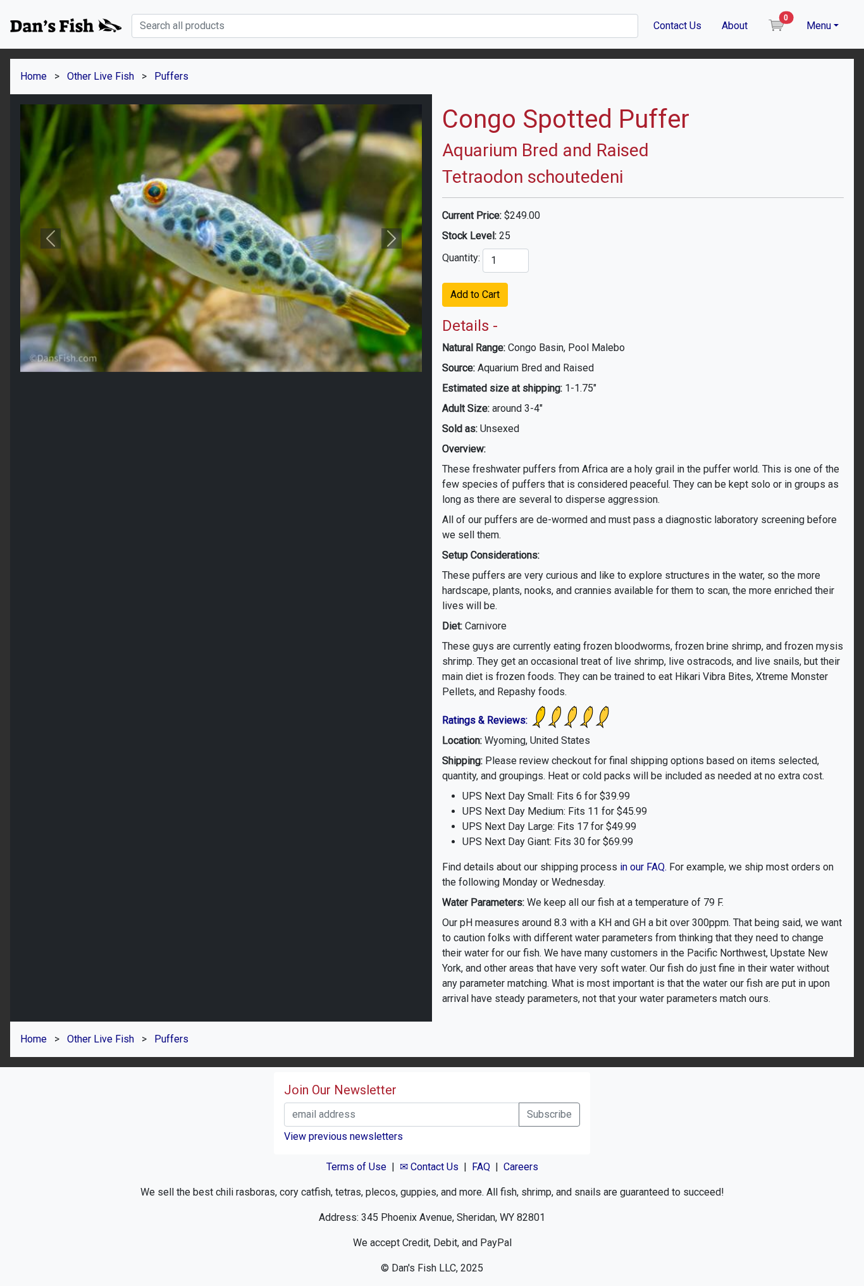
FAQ (481, 1167)
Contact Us (677, 26)
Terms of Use (356, 1167)
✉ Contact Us (429, 1167)
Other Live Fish (100, 76)
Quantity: (461, 258)
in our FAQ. (643, 867)
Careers (520, 1167)
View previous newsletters (343, 1136)
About (735, 26)
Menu (818, 26)
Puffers (171, 76)
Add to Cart (475, 294)
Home (33, 76)
